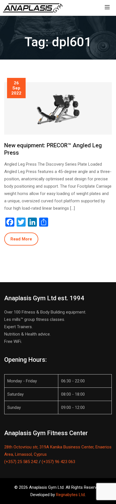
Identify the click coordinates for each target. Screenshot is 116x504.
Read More (21, 239)
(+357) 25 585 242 (21, 461)
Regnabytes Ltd (70, 494)
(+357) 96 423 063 (58, 461)
